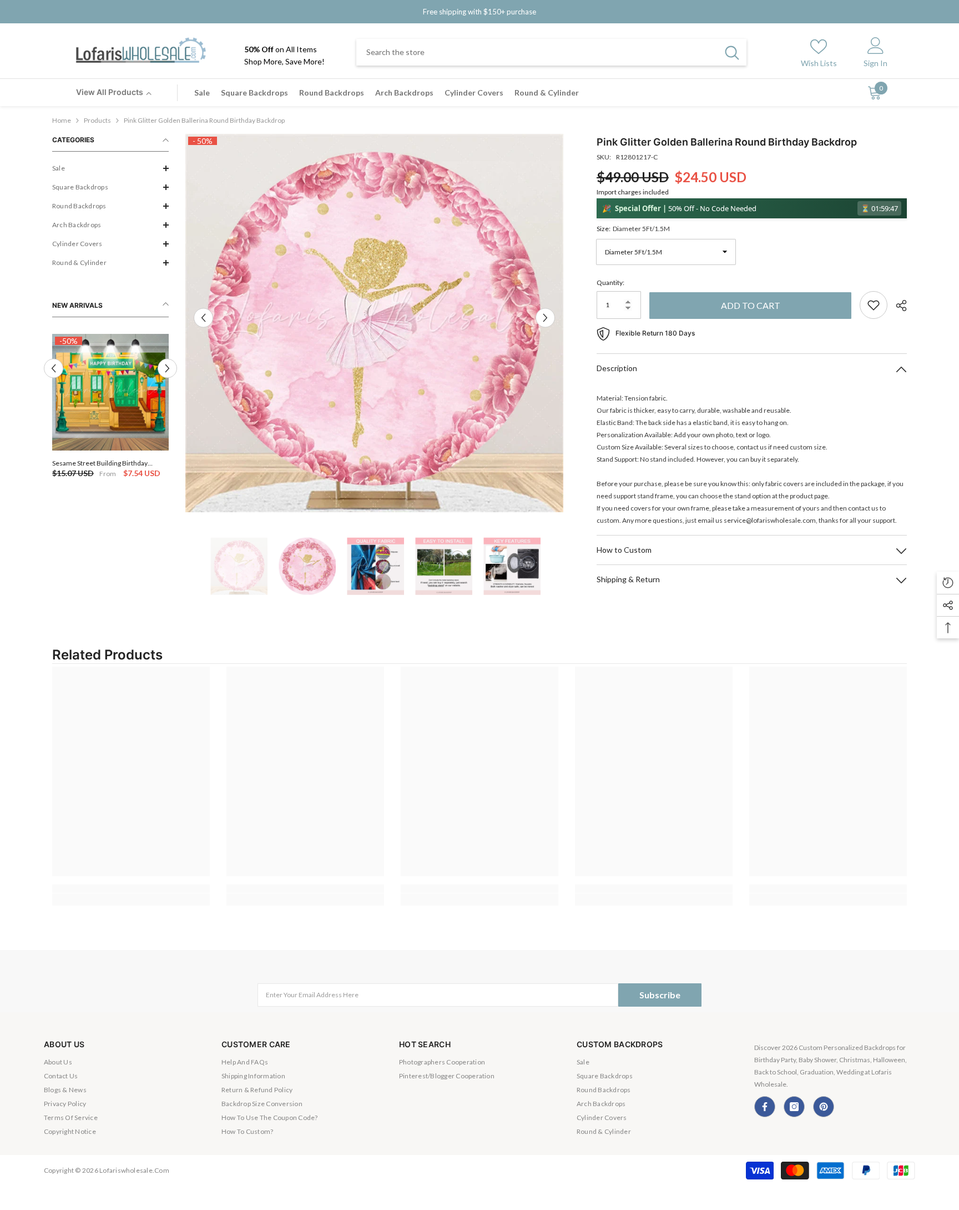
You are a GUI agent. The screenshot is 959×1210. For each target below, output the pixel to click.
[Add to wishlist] (873, 305)
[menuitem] (110, 168)
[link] (131, 888)
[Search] (551, 52)
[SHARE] (897, 305)
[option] (110, 407)
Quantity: (610, 282)
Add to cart (750, 305)
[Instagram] (794, 1106)
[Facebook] (764, 1106)
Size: (633, 228)
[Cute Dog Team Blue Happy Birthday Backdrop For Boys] (110, 392)
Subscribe (659, 994)
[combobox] (537, 52)
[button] (110, 168)
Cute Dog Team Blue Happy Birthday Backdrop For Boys (105, 463)
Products (97, 120)
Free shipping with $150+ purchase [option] (479, 11)
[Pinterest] (823, 1106)
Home (61, 120)
